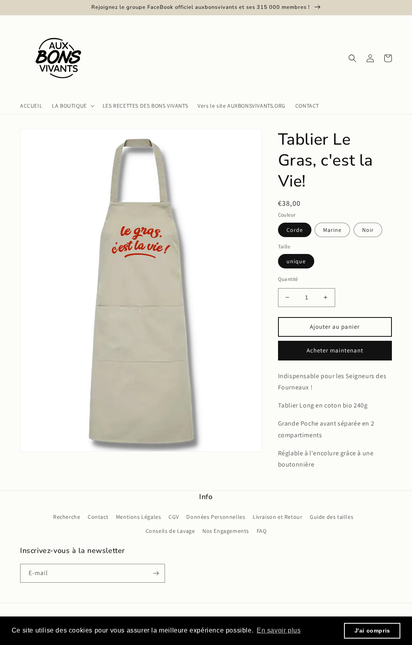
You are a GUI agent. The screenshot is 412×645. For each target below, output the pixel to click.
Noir (368, 229)
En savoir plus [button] (279, 630)
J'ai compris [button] (372, 630)
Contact (98, 516)
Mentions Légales (138, 516)
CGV (174, 516)
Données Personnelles (215, 516)
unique (296, 261)
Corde (294, 229)
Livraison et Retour (277, 516)
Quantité (288, 279)
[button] (72, 105)
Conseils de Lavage (170, 530)
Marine (332, 229)
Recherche (66, 516)
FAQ (262, 530)
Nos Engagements (225, 530)
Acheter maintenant (335, 350)
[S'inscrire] (156, 573)
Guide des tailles (331, 516)
